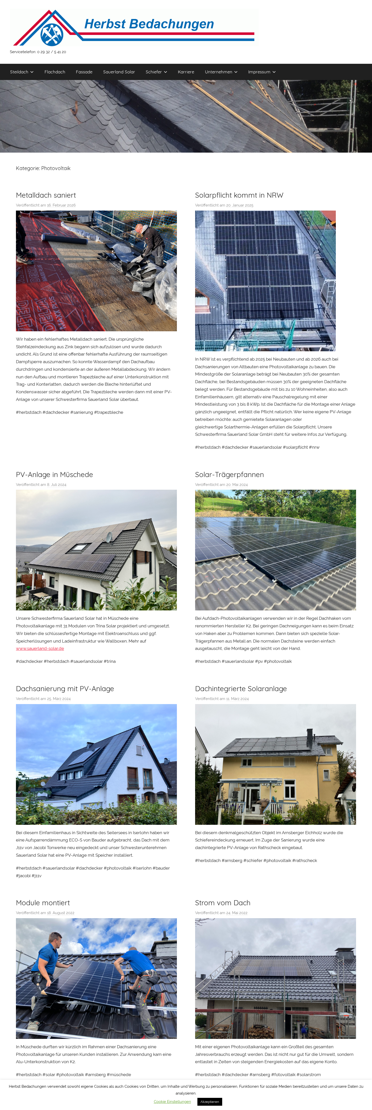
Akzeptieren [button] (209, 1102)
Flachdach (55, 71)
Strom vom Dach (223, 902)
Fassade (84, 71)
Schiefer (154, 71)
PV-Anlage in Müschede (54, 474)
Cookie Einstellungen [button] (172, 1101)
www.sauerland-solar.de (40, 648)
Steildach (19, 71)
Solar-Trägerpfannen (229, 474)
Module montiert (43, 902)
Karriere (186, 71)
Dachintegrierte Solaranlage (241, 688)
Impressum (259, 71)
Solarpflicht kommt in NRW (239, 195)
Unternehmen (218, 71)
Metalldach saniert (46, 195)
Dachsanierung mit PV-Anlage (65, 688)
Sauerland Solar (119, 71)
